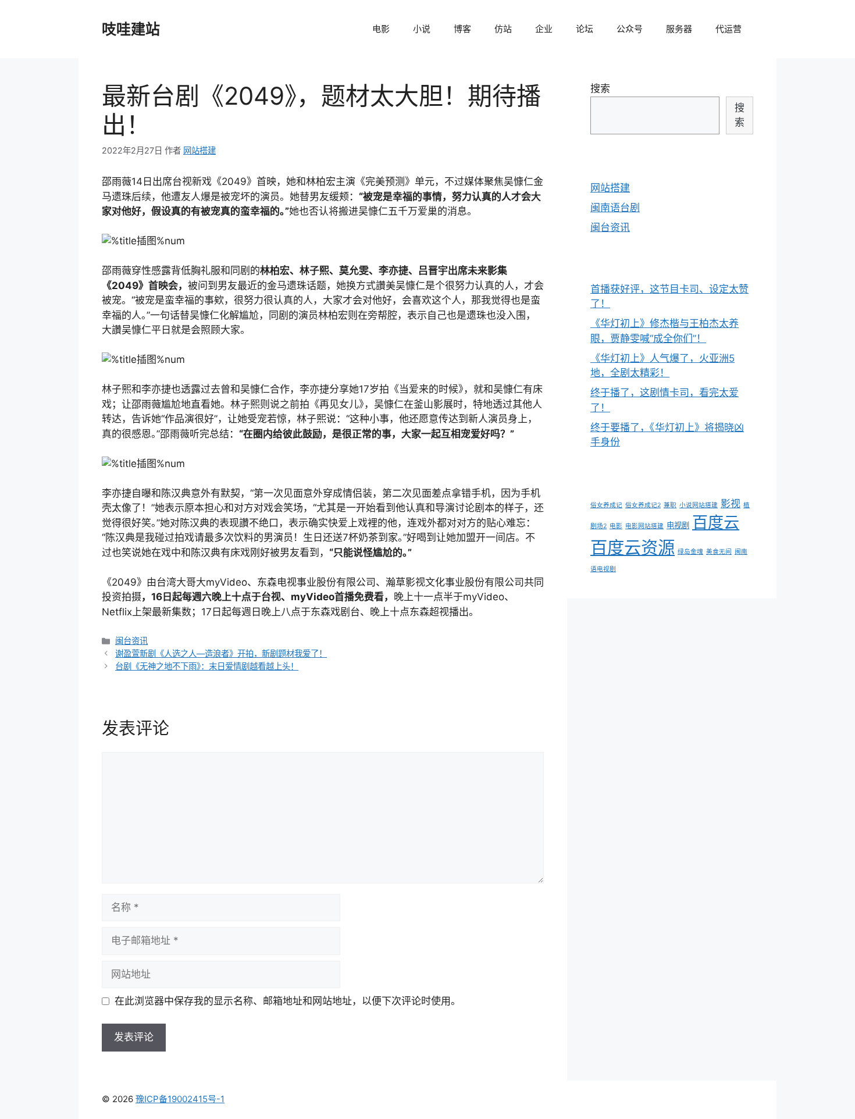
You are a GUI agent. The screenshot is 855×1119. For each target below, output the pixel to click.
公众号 (630, 28)
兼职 (670, 505)
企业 (544, 28)
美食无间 (719, 551)
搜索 (600, 88)
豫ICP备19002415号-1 (180, 1098)
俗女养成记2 (643, 505)
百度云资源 (632, 547)
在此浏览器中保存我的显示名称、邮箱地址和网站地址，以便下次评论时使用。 (288, 1001)
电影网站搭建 (644, 526)
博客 (462, 28)
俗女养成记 (606, 505)
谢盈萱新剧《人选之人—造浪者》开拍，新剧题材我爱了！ (221, 653)
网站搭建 (610, 188)
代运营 (728, 28)
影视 (730, 503)
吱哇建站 (131, 29)
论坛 (584, 28)
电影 (381, 28)
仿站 (503, 28)
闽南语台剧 (615, 207)
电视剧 (678, 525)
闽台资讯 (131, 641)
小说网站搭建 (698, 505)
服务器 (679, 28)
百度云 (715, 522)
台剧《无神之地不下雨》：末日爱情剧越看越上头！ (206, 666)
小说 (421, 28)
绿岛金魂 (690, 551)
